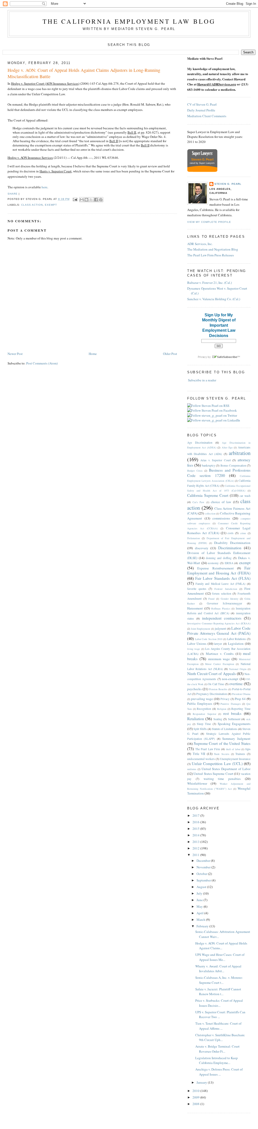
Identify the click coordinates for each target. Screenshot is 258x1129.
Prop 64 (240, 698)
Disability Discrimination (232, 542)
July (200, 893)
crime (243, 533)
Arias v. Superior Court (215, 460)
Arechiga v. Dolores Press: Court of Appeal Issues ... (219, 1072)
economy (213, 563)
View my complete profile (209, 222)
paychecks (194, 689)
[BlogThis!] (86, 199)
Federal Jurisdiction (225, 589)
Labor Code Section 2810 (208, 639)
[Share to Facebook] (96, 199)
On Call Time (216, 684)
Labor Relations (236, 639)
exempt (51, 204)
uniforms (191, 769)
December (204, 860)
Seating (217, 719)
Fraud (211, 598)
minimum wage (219, 659)
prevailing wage (202, 698)
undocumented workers (201, 759)
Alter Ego (227, 447)
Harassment (195, 608)
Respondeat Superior (204, 714)
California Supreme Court (207, 495)
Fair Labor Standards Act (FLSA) (222, 578)
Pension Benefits (218, 689)
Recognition (204, 709)
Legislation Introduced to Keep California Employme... (216, 1060)
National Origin (237, 669)
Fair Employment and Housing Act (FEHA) (218, 570)
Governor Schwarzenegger (224, 603)
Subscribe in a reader (202, 380)
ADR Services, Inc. (200, 243)
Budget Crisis (195, 470)
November (204, 867)
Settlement (234, 719)
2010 (196, 1090)
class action (32, 204)
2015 (196, 828)
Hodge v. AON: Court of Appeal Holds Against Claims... (221, 946)
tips (247, 749)
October (202, 873)
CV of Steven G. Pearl (202, 104)
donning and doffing (219, 558)
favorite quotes (196, 589)
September (204, 880)
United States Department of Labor (226, 769)
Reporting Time (240, 709)
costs (231, 533)
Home (93, 353)
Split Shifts (200, 729)
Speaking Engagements (234, 723)
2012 (196, 848)
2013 (196, 841)
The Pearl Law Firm (207, 749)
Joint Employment (200, 628)
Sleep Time (204, 724)
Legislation (236, 643)
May (200, 906)
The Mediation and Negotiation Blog (212, 249)
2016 (196, 822)
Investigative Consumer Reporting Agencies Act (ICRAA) (218, 623)
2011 (196, 854)
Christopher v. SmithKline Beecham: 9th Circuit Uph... (220, 1037)
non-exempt (230, 679)
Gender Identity (229, 598)
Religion (221, 709)
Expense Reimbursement (215, 568)
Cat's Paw (198, 502)
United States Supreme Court (213, 773)
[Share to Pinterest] (100, 199)
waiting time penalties (222, 778)
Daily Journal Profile (201, 110)
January (202, 1082)
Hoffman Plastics (220, 608)
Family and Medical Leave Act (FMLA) (221, 584)
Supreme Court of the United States (222, 743)
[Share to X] (91, 199)
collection (210, 513)
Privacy (225, 699)
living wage (193, 649)
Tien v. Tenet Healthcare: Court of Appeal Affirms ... (218, 1026)
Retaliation (195, 718)
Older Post (170, 353)
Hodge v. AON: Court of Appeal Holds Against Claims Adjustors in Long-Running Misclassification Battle (84, 73)
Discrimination (229, 547)
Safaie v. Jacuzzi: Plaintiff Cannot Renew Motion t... (218, 991)
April (200, 913)
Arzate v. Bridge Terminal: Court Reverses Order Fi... (217, 1049)
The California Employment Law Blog (129, 21)
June (200, 900)
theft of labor (233, 749)
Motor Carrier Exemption (219, 664)
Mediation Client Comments (206, 116)
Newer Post (15, 353)
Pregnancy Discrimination (211, 694)
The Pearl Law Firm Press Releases (210, 255)
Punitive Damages (230, 704)
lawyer (218, 644)
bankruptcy (208, 465)
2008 (196, 1104)
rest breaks (232, 713)
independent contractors (221, 618)
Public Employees (199, 703)
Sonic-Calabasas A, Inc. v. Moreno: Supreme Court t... (219, 980)
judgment (220, 628)
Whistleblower (197, 783)
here (44, 187)
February (203, 926)
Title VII (199, 753)
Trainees (240, 754)
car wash (245, 496)
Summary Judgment (236, 738)
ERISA (229, 563)
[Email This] (81, 199)
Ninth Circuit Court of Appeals (211, 673)
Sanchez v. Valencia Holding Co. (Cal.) (213, 299)
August (202, 886)
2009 (196, 1097)
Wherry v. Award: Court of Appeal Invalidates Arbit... (218, 968)
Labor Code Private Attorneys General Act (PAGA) (218, 631)
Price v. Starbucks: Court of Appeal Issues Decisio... (219, 1003)
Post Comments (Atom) (42, 363)
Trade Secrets (221, 754)
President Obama (241, 694)
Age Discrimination (199, 442)
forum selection (221, 593)
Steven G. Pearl (227, 183)
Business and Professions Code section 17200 (218, 473)
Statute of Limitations (224, 729)
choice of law (221, 502)
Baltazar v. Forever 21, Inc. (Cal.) (209, 282)
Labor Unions (196, 643)
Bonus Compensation (233, 465)
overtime (236, 683)
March (201, 919)
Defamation (193, 538)
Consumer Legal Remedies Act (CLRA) (218, 530)
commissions (221, 518)
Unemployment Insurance (235, 759)
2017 (196, 815)
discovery (201, 548)
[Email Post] (75, 199)
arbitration (239, 452)
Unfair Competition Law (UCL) (217, 763)
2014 (196, 835)
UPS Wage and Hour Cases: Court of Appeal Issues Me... (219, 957)
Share (13, 193)
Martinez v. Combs (220, 653)
